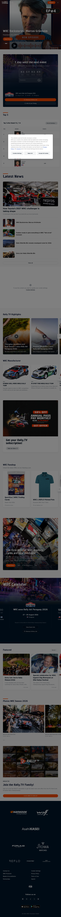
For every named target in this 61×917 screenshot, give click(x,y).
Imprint (19, 148)
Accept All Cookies (43, 153)
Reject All (30, 153)
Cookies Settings (17, 153)
